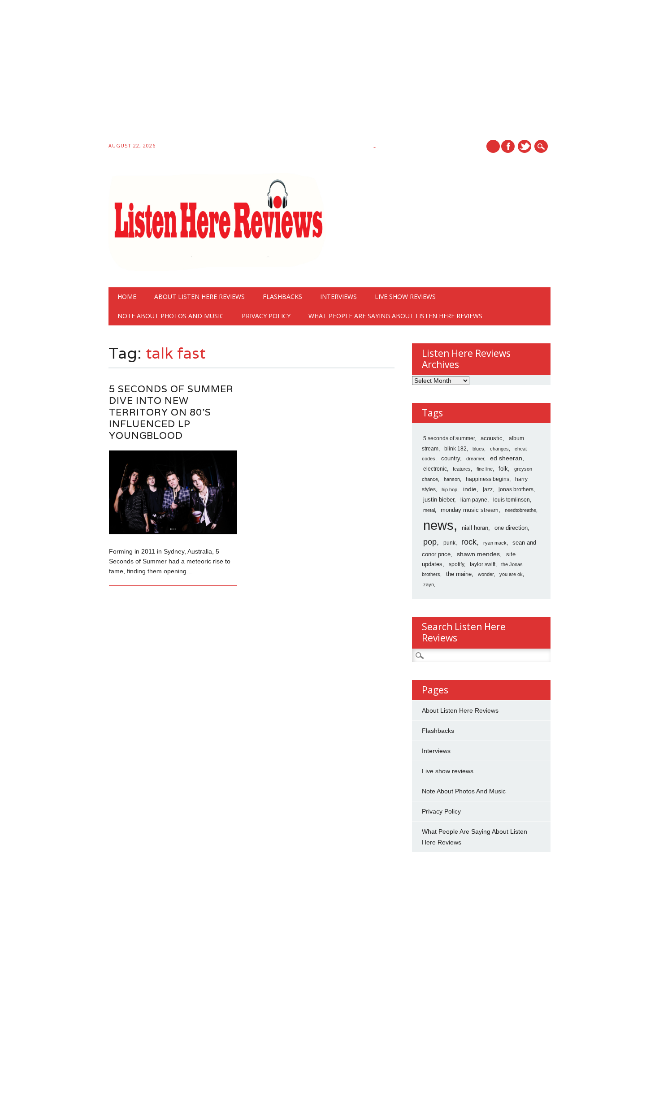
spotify (456, 564)
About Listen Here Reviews (199, 296)
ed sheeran (506, 458)
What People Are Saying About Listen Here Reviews (395, 316)
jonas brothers (516, 489)
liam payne (473, 500)
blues (478, 448)
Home (126, 296)
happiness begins (487, 479)
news (438, 525)
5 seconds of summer (449, 438)
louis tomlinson (511, 500)
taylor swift (482, 564)
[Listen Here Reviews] (217, 269)
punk (449, 543)
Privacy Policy (266, 316)
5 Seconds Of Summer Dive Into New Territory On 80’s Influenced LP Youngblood (171, 412)
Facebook (508, 146)
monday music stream (470, 510)
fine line (485, 469)
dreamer (475, 458)
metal (429, 510)
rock (469, 541)
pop (430, 541)
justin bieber (438, 499)
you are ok (511, 574)
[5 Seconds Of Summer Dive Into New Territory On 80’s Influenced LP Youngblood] (173, 532)
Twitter (524, 146)
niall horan (475, 527)
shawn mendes (478, 554)
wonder (486, 574)
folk (503, 468)
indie (470, 489)
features (462, 469)
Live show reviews (405, 296)
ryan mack (495, 543)
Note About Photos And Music (170, 316)
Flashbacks (282, 296)
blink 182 (455, 449)
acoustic (492, 438)
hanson (452, 479)
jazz (488, 489)
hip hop (449, 489)
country (450, 458)
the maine (459, 574)
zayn (428, 584)
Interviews (338, 296)
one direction (511, 527)
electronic (435, 469)
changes (499, 448)
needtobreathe (520, 510)
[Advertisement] (269, 72)
